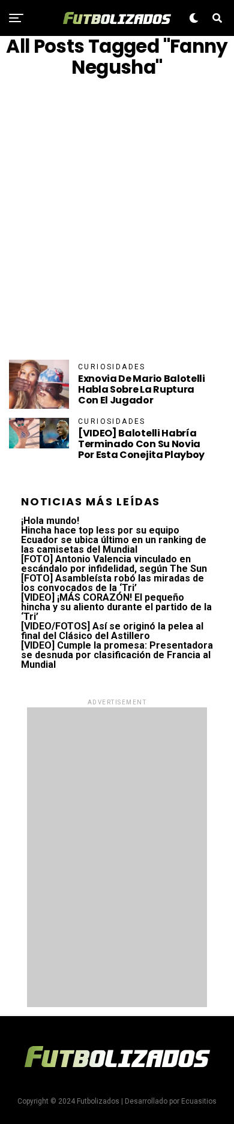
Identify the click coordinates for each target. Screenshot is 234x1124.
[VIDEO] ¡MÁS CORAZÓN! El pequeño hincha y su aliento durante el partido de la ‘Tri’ (116, 607)
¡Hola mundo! (50, 520)
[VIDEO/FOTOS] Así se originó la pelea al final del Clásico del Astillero (112, 630)
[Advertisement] (117, 219)
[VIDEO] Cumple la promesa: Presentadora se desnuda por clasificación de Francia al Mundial (117, 655)
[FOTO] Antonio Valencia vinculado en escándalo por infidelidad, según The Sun (114, 563)
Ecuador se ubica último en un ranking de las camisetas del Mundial (113, 544)
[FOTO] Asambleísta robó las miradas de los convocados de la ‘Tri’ (112, 582)
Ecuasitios (199, 1101)
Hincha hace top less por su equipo (100, 530)
